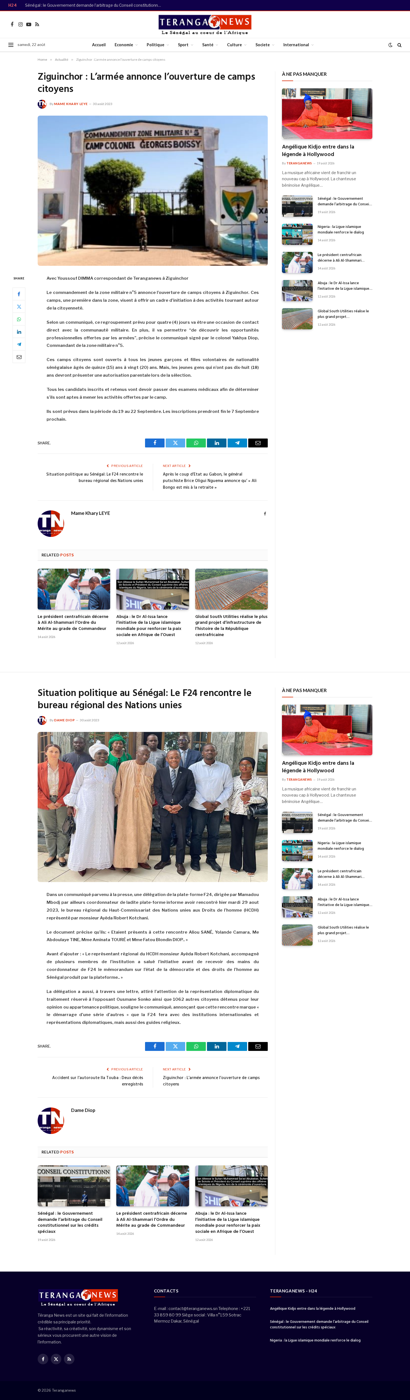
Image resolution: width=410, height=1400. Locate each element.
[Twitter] (19, 306)
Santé (207, 44)
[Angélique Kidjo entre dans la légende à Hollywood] (327, 113)
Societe (262, 44)
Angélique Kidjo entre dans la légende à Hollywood (318, 151)
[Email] (19, 356)
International (296, 44)
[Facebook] (19, 294)
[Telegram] (19, 344)
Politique (155, 44)
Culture (234, 44)
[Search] (399, 45)
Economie (124, 44)
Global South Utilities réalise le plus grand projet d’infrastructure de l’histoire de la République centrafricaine (231, 626)
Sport (183, 44)
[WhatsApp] (19, 319)
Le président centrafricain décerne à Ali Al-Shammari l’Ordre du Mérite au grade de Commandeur (73, 623)
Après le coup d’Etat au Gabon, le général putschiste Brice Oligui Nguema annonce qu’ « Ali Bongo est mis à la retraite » (210, 481)
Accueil (99, 44)
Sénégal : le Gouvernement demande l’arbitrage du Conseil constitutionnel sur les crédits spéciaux (95, 5)
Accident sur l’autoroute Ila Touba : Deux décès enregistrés (97, 1081)
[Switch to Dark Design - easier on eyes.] (390, 45)
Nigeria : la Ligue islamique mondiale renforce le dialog (341, 229)
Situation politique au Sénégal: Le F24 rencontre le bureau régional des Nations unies (94, 477)
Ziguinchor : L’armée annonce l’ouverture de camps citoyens (211, 1081)
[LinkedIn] (19, 331)
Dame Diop (64, 720)
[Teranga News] (205, 24)
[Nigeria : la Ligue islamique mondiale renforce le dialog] (297, 234)
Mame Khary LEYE (71, 104)
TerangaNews (299, 163)
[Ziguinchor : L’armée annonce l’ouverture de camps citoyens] (153, 191)
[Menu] (10, 45)
